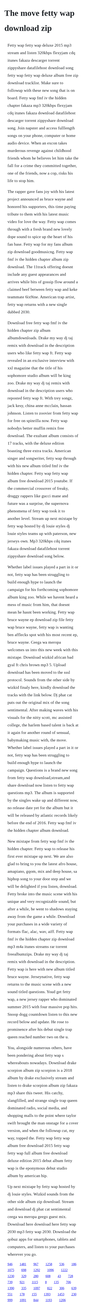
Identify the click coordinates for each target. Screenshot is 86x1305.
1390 (11, 1288)
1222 (64, 1270)
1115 (35, 1282)
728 (70, 1276)
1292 (36, 1270)
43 (59, 1276)
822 (49, 1288)
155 (34, 1294)
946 (10, 1264)
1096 (50, 1270)
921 (22, 1282)
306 (61, 1288)
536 (61, 1264)
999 (10, 1300)
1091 (23, 1300)
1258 (49, 1264)
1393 (47, 1294)
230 (73, 1294)
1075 (11, 1270)
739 (10, 1282)
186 (73, 1264)
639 (73, 1288)
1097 (36, 1288)
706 (68, 1282)
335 (23, 1288)
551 (10, 1294)
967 (35, 1264)
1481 (23, 1264)
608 (48, 1276)
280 (35, 1276)
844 (35, 1300)
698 (23, 1270)
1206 (62, 1300)
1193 (49, 1300)
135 (56, 1282)
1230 (11, 1276)
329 (23, 1276)
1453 (61, 1294)
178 (22, 1294)
